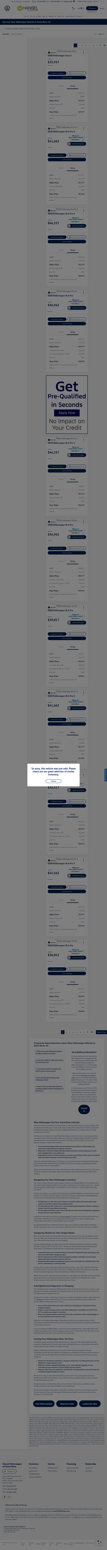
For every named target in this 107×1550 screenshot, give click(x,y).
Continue (53, 781)
